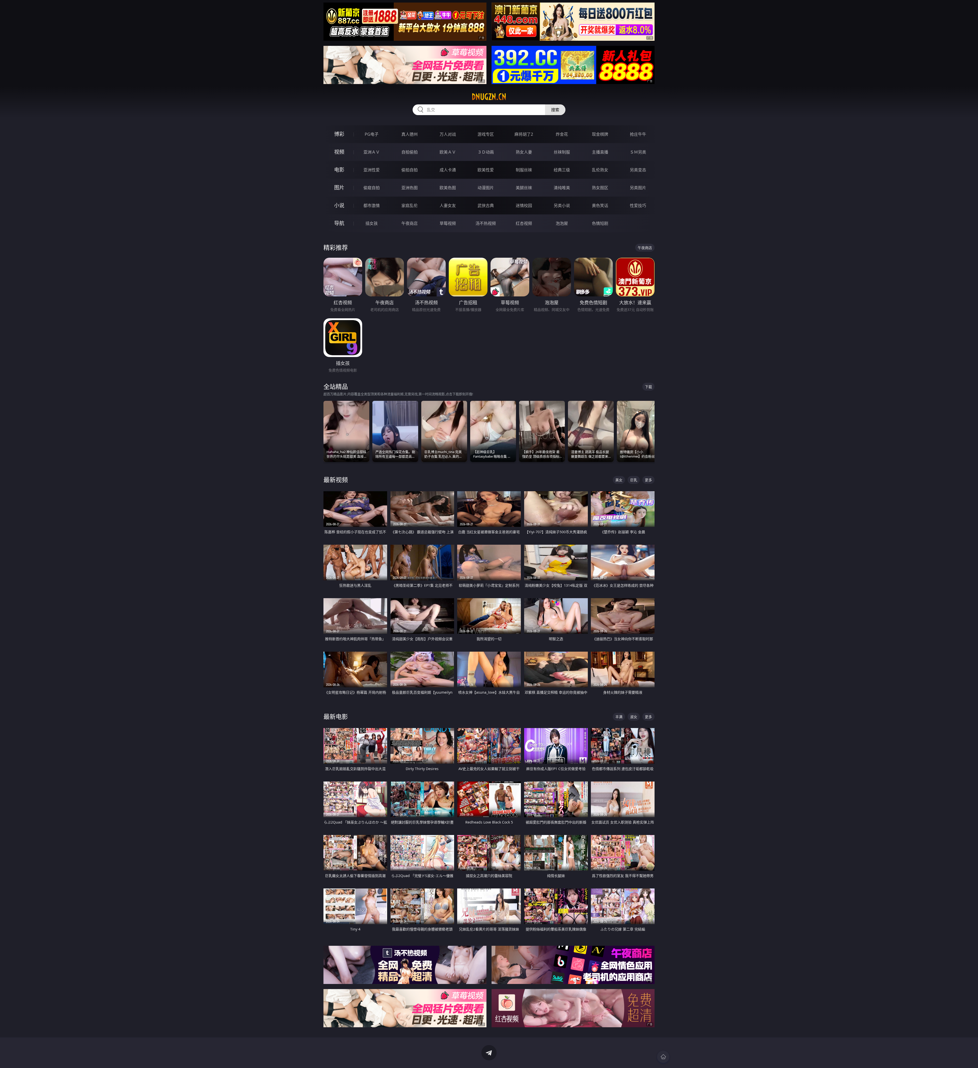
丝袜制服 (562, 152)
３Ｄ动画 (486, 152)
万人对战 (448, 134)
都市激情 (371, 205)
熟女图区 (600, 187)
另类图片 (638, 187)
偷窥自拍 (371, 187)
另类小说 (562, 205)
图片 (339, 187)
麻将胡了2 (523, 134)
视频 (339, 151)
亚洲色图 (409, 187)
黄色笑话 (600, 205)
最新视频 (335, 479)
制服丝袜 (524, 170)
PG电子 (371, 134)
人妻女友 (448, 205)
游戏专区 (486, 134)
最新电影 (335, 716)
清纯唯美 (562, 187)
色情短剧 (600, 223)
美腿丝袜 (524, 187)
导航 (339, 223)
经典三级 (562, 170)
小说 (339, 205)
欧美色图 (448, 187)
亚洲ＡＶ (371, 152)
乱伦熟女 (600, 170)
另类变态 (638, 170)
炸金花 (562, 134)
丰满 (618, 716)
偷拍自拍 (409, 170)
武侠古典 (486, 205)
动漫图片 (486, 187)
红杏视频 (524, 223)
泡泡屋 (562, 223)
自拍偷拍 (409, 152)
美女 (618, 479)
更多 (648, 479)
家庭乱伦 (409, 205)
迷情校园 (524, 205)
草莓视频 (448, 223)
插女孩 (371, 223)
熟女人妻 (524, 152)
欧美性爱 (486, 170)
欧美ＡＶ (448, 152)
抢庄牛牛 (638, 134)
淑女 (633, 716)
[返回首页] (663, 1057)
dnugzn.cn (489, 97)
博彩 (339, 134)
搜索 (555, 110)
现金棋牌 (600, 134)
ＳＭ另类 (638, 152)
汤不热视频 (486, 223)
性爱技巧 (638, 205)
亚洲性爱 (371, 170)
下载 (648, 386)
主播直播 (600, 152)
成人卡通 (448, 170)
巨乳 (633, 479)
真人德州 (409, 134)
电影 (339, 169)
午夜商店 (409, 223)
